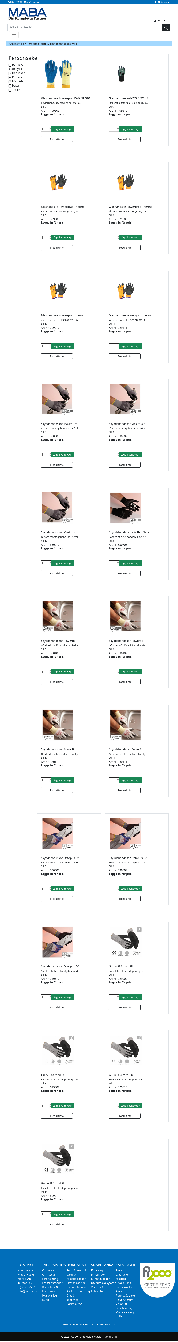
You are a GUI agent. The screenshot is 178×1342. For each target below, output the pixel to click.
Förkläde (17, 81)
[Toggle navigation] (14, 34)
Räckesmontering (78, 1291)
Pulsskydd (18, 77)
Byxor (15, 85)
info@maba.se (27, 1291)
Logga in (162, 20)
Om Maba (48, 1270)
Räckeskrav (74, 1304)
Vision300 (122, 1304)
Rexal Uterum (125, 1300)
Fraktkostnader (52, 1283)
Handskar (18, 73)
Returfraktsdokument (81, 1270)
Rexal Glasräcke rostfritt (122, 1275)
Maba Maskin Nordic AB (101, 1337)
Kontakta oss (26, 1270)
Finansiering (50, 1279)
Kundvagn (97, 1270)
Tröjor (16, 90)
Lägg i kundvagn (62, 129)
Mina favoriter (100, 1279)
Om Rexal (48, 1275)
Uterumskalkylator (103, 1283)
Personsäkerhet (37, 44)
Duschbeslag (124, 1308)
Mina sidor (98, 1275)
